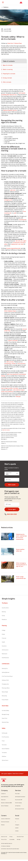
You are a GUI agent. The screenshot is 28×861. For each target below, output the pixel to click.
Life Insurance (5, 649)
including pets (22, 219)
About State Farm (4, 796)
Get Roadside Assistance (20, 796)
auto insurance (21, 363)
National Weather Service (10, 110)
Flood (3, 740)
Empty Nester (5, 699)
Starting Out (5, 668)
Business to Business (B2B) (6, 802)
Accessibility (11, 839)
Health (3, 642)
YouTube (16, 830)
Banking (4, 611)
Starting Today (5, 722)
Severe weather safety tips (20, 550)
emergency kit (8, 200)
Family (3, 615)
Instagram (17, 824)
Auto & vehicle (5, 607)
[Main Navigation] (3, 2)
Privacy (10, 836)
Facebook (17, 818)
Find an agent (12, 509)
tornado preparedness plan (13, 248)
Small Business (5, 657)
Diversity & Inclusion (5, 821)
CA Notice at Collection (5, 846)
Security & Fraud (20, 836)
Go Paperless (17, 805)
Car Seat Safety (5, 710)
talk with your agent (21, 241)
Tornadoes (4, 752)
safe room (13, 190)
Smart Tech (4, 718)
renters (14, 363)
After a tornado (7, 82)
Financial (4, 638)
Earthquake (4, 733)
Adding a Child (5, 680)
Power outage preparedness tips (21, 577)
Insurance (4, 646)
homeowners (7, 363)
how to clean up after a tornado (9, 388)
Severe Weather (5, 748)
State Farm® (14, 43)
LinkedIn (16, 827)
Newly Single (5, 691)
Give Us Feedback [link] (4, 805)
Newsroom (3, 799)
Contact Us (3, 793)
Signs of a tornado (7, 65)
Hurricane (4, 744)
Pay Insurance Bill (18, 799)
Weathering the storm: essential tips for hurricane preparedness (21, 537)
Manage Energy (5, 714)
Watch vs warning (7, 69)
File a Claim (17, 793)
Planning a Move (5, 688)
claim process (10, 361)
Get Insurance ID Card (19, 808)
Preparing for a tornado (9, 73)
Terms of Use (4, 839)
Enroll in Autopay (18, 802)
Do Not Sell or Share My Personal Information (10, 848)
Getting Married (5, 672)
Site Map (18, 839)
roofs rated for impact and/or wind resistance (13, 390)
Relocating (4, 695)
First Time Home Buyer (7, 676)
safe (15, 213)
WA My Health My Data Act (6, 843)
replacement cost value (17, 244)
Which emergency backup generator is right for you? (21, 564)
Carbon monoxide (12, 340)
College (3, 630)
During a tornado (7, 78)
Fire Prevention (5, 737)
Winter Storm (5, 760)
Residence (4, 619)
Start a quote (11, 484)
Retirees (3, 824)
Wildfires (4, 756)
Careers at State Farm (5, 818)
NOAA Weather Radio (10, 311)
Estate (3, 634)
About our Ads (4, 836)
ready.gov (18, 396)
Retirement (4, 653)
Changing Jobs (5, 684)
